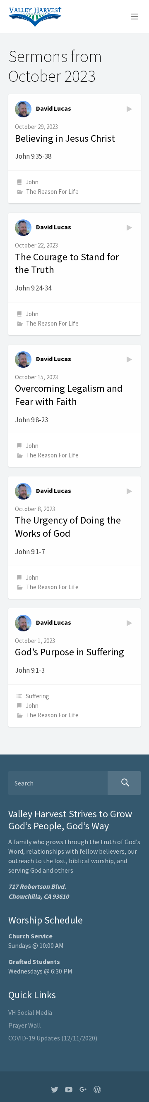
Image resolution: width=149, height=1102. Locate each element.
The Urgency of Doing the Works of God (68, 527)
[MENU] (131, 17)
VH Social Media (30, 1012)
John (32, 182)
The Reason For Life (52, 191)
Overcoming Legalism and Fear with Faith (69, 395)
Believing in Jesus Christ (65, 138)
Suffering (37, 696)
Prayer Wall (24, 1025)
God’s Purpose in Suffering (69, 651)
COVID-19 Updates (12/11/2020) (52, 1038)
